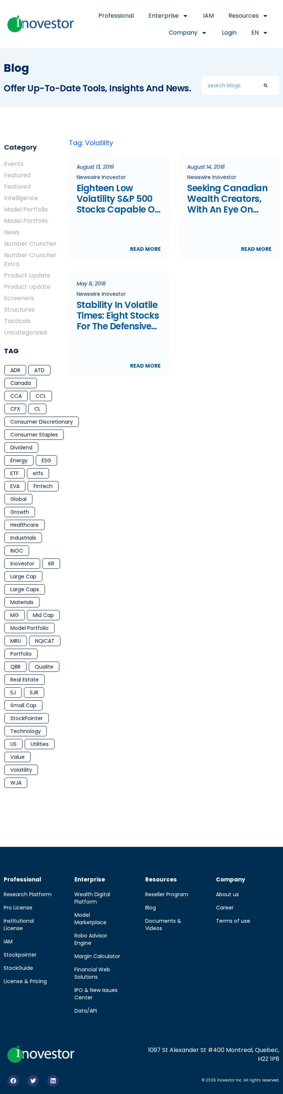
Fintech (43, 486)
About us (227, 894)
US (13, 744)
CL (37, 409)
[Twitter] (33, 1081)
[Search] (265, 85)
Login (229, 32)
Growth (19, 512)
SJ (13, 692)
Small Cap (23, 705)
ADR (15, 370)
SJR (34, 692)
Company (183, 32)
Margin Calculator (97, 956)
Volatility (21, 770)
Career (225, 907)
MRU (15, 641)
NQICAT (45, 641)
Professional (116, 15)
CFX (15, 409)
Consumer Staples (34, 434)
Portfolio (21, 654)
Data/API (85, 1010)
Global (18, 499)
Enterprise (164, 15)
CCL (41, 396)
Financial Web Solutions (92, 973)
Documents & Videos (163, 924)
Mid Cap (43, 615)
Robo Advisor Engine (90, 939)
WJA (15, 782)
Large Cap (23, 576)
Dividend (21, 447)
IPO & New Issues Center (96, 993)
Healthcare (24, 525)
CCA (16, 396)
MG (14, 615)
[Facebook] (13, 1081)
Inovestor (22, 563)
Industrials (23, 537)
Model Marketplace (90, 918)
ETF (14, 473)
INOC (16, 550)
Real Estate (24, 679)
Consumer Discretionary (41, 421)
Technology (25, 731)
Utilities (40, 744)
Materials (22, 602)
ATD (39, 370)
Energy (19, 460)
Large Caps (24, 589)
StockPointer (26, 718)
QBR (15, 666)
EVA (15, 486)
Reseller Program (166, 894)
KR (51, 563)
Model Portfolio (29, 628)
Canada (20, 383)
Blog (150, 907)
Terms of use (233, 921)
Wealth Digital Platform (92, 898)
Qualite (44, 666)
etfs (38, 473)
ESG (46, 460)
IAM (208, 15)
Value (17, 757)
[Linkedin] (53, 1081)
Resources (243, 15)
